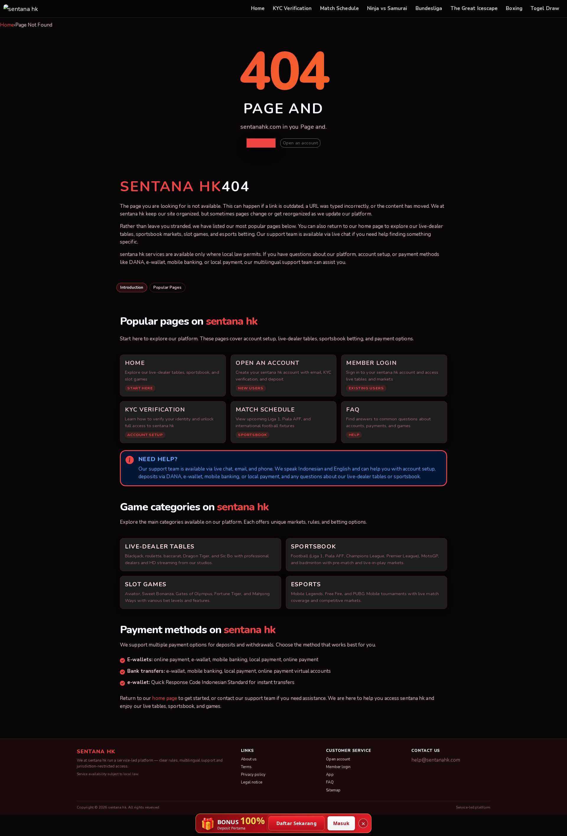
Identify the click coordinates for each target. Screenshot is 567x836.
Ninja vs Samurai (387, 8)
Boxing (514, 8)
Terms (246, 767)
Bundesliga (429, 8)
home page (164, 698)
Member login (338, 767)
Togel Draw (545, 8)
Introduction (131, 287)
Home (258, 8)
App (329, 774)
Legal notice (251, 782)
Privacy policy (253, 774)
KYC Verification (292, 8)
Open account (338, 759)
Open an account (300, 143)
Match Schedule (339, 8)
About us (249, 759)
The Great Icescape (474, 8)
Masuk (341, 823)
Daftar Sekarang (296, 823)
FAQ (329, 782)
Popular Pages (167, 287)
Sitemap (333, 790)
